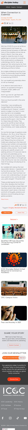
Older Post (7, 212)
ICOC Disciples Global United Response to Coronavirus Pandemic (13, 270)
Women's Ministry (20, 208)
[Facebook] (5, 23)
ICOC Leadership (6, 402)
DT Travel (4, 409)
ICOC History (18, 402)
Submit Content (14, 345)
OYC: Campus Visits (9, 297)
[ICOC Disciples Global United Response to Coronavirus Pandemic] (14, 260)
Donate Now (14, 379)
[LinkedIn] (10, 23)
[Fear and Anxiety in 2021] (14, 313)
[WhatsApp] (12, 23)
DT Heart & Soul (19, 409)
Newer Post (21, 212)
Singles (11, 208)
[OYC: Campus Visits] (14, 288)
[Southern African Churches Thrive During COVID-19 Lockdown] (14, 231)
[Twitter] (7, 23)
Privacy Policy (14, 425)
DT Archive (17, 405)
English (6, 429)
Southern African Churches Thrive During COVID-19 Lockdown (12, 242)
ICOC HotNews (6, 405)
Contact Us (23, 425)
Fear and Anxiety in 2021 (11, 322)
